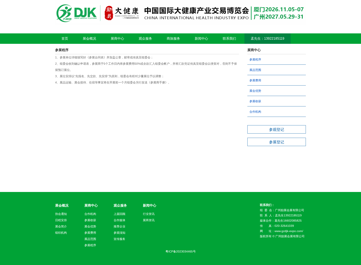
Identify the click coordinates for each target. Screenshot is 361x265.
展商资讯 (149, 220)
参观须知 (119, 232)
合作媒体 (119, 220)
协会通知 (61, 214)
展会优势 (255, 90)
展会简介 (61, 226)
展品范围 (255, 70)
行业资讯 (149, 214)
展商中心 (117, 38)
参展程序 (255, 59)
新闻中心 (201, 38)
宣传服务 (119, 239)
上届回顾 (119, 214)
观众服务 (145, 38)
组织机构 (61, 232)
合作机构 (255, 111)
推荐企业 (119, 226)
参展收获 (255, 101)
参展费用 (255, 80)
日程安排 (61, 220)
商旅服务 (173, 38)
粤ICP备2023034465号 (180, 251)
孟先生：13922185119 (267, 38)
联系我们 (229, 38)
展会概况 (89, 38)
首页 (64, 38)
